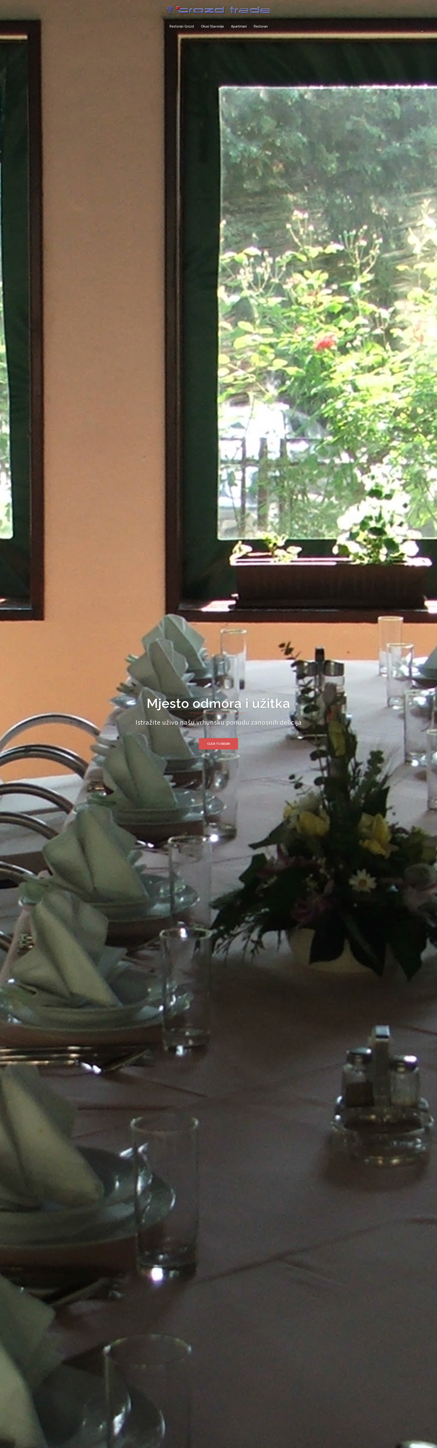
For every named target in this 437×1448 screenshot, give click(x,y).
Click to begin (218, 743)
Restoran (261, 26)
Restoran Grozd (182, 26)
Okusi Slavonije (212, 26)
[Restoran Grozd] (218, 12)
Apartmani (239, 26)
